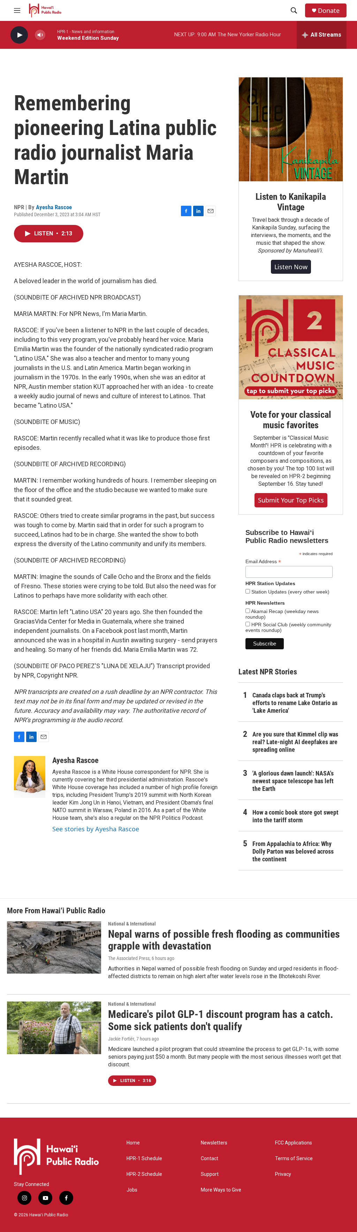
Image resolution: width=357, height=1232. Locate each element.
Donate (329, 10)
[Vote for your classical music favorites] (291, 347)
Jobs (132, 1190)
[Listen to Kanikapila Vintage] (291, 129)
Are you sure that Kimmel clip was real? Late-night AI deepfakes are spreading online (295, 742)
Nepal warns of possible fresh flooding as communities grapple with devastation (224, 940)
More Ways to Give (221, 1190)
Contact (209, 1158)
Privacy (283, 1174)
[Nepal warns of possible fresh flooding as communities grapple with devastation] (54, 947)
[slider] (51, 34)
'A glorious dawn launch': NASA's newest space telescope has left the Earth (293, 781)
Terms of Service (294, 1158)
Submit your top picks (291, 500)
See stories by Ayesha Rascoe (95, 829)
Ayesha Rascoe (54, 207)
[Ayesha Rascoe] (29, 777)
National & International (132, 924)
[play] (19, 35)
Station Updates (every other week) (289, 592)
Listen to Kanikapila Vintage (291, 201)
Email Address (263, 561)
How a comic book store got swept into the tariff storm (295, 816)
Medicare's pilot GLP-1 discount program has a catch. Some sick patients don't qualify (220, 1020)
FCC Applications (293, 1143)
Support (210, 1174)
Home (133, 1143)
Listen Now (290, 267)
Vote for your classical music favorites (290, 419)
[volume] (40, 35)
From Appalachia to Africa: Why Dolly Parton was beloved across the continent (293, 851)
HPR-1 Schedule (144, 1158)
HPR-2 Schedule (144, 1174)
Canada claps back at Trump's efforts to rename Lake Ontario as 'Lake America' (294, 702)
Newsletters (214, 1143)
